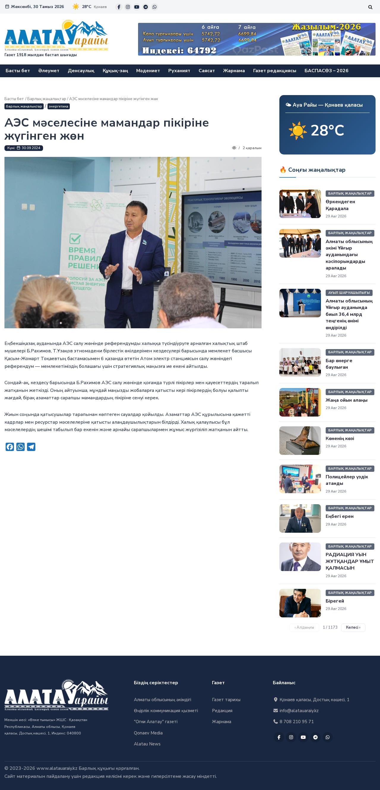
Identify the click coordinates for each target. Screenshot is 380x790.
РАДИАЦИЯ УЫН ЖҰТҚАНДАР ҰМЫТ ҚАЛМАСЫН (350, 561)
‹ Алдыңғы (304, 627)
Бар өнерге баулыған (339, 363)
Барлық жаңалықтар (46, 99)
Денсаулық (81, 70)
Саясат (207, 70)
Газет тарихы (226, 700)
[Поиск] (370, 7)
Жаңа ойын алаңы (347, 400)
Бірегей (335, 601)
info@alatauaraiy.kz (298, 711)
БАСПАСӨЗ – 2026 (327, 70)
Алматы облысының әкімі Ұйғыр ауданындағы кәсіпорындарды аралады (349, 255)
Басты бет (18, 70)
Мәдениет (148, 70)
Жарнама (234, 70)
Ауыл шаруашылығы (349, 293)
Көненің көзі (340, 438)
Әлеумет (48, 70)
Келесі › (353, 627)
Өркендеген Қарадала (340, 205)
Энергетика (58, 106)
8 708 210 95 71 (296, 722)
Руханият (179, 70)
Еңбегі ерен (340, 516)
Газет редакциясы (274, 70)
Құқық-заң (115, 70)
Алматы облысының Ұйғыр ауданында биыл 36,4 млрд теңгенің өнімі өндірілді (349, 314)
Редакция (222, 711)
